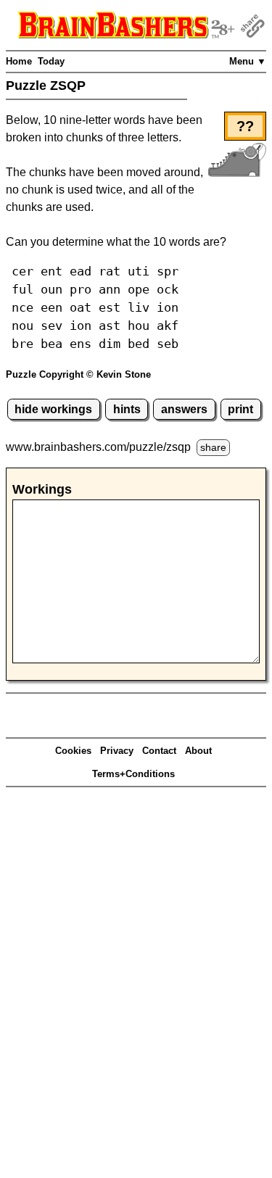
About (198, 750)
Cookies (73, 750)
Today (51, 61)
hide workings (53, 409)
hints (127, 409)
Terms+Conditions (133, 773)
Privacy (116, 750)
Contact (159, 750)
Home (19, 61)
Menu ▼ (247, 61)
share (213, 447)
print (240, 409)
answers (184, 409)
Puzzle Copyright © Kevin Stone (78, 374)
